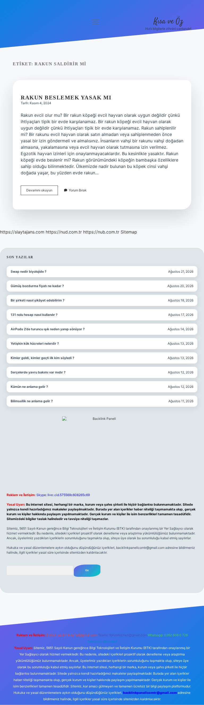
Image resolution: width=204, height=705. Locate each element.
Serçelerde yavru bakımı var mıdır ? (38, 372)
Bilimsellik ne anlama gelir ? (32, 401)
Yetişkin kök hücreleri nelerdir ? (35, 343)
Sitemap (129, 232)
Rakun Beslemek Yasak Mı (66, 97)
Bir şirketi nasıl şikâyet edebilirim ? (38, 300)
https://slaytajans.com (22, 232)
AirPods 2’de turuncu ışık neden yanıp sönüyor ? (48, 329)
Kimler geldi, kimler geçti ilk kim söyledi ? (42, 358)
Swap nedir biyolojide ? (28, 271)
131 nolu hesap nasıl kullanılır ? (34, 315)
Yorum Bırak (78, 190)
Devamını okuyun (42, 191)
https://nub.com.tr (101, 232)
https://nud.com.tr (64, 232)
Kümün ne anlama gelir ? (29, 387)
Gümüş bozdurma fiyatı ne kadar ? (37, 286)
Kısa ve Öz (168, 21)
